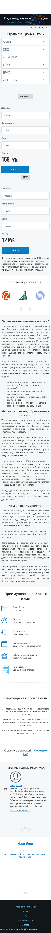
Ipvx (6, 72)
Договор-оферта (25, 920)
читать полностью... (20, 810)
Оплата (25, 924)
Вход (25, 911)
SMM (7, 41)
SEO (6, 49)
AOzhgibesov (16, 785)
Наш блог (25, 843)
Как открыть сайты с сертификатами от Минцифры (25, 855)
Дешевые (11, 80)
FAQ (25, 915)
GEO (6, 64)
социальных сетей (26, 20)
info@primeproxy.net (25, 906)
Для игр (10, 57)
